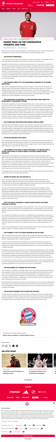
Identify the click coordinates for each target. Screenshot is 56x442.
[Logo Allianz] (10, 397)
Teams (14, 8)
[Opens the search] (30, 9)
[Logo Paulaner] (25, 397)
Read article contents (9, 47)
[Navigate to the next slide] (43, 2)
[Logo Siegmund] (15, 392)
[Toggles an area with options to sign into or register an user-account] (53, 2)
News (3, 8)
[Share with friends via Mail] (3, 346)
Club (18, 8)
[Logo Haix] (17, 397)
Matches (8, 8)
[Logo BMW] (34, 392)
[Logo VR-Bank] (42, 392)
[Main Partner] (40, 5)
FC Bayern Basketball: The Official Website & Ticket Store (18, 11)
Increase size (21, 47)
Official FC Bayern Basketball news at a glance (39, 11)
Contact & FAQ (36, 2)
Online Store (25, 8)
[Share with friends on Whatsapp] (6, 346)
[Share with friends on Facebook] (17, 346)
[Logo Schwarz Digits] (45, 397)
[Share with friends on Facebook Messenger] (13, 346)
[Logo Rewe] (35, 397)
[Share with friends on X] (10, 346)
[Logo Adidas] (26, 392)
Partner (28, 387)
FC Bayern (4, 11)
